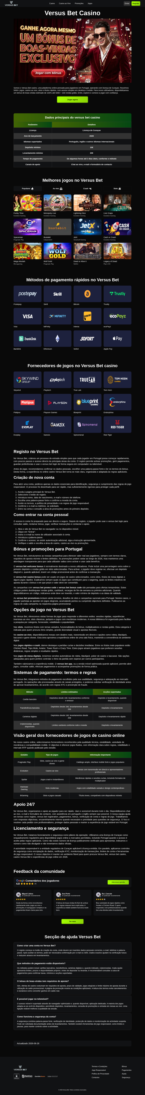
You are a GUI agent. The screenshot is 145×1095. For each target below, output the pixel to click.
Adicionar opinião (118, 882)
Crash (85, 188)
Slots (116, 188)
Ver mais (72, 921)
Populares (26, 188)
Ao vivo (56, 188)
